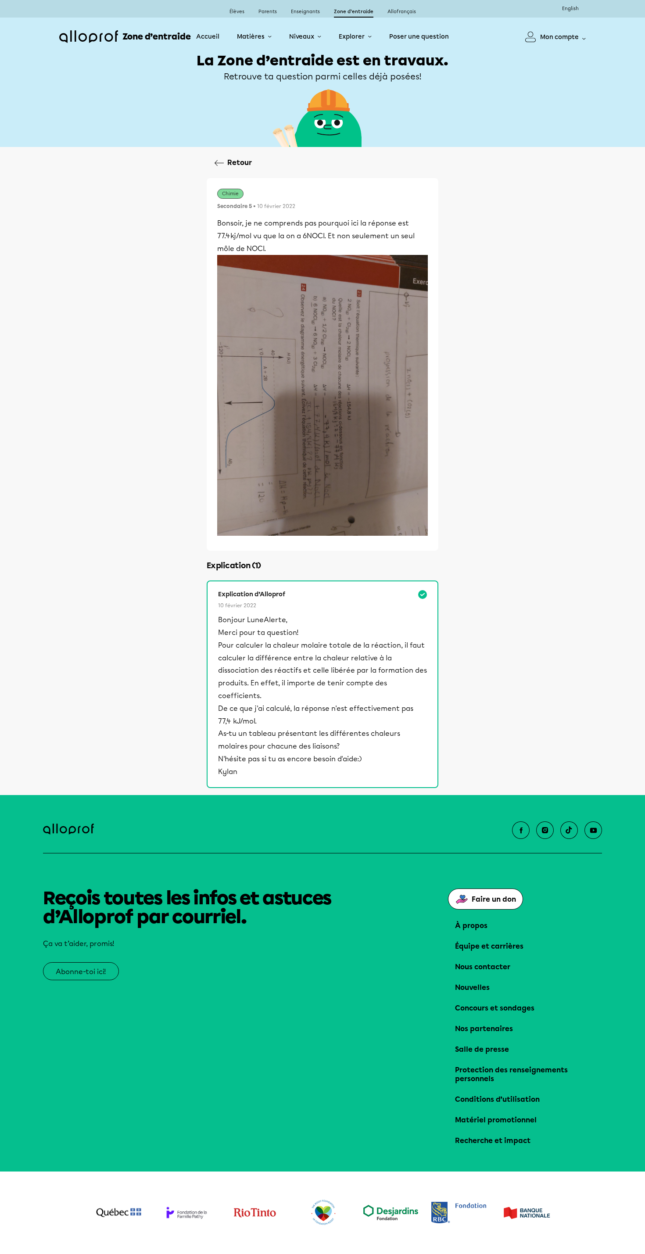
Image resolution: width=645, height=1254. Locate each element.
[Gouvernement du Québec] (118, 1212)
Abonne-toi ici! (81, 971)
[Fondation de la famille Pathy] (186, 1212)
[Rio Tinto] (254, 1213)
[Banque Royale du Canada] (458, 1212)
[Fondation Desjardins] (390, 1212)
